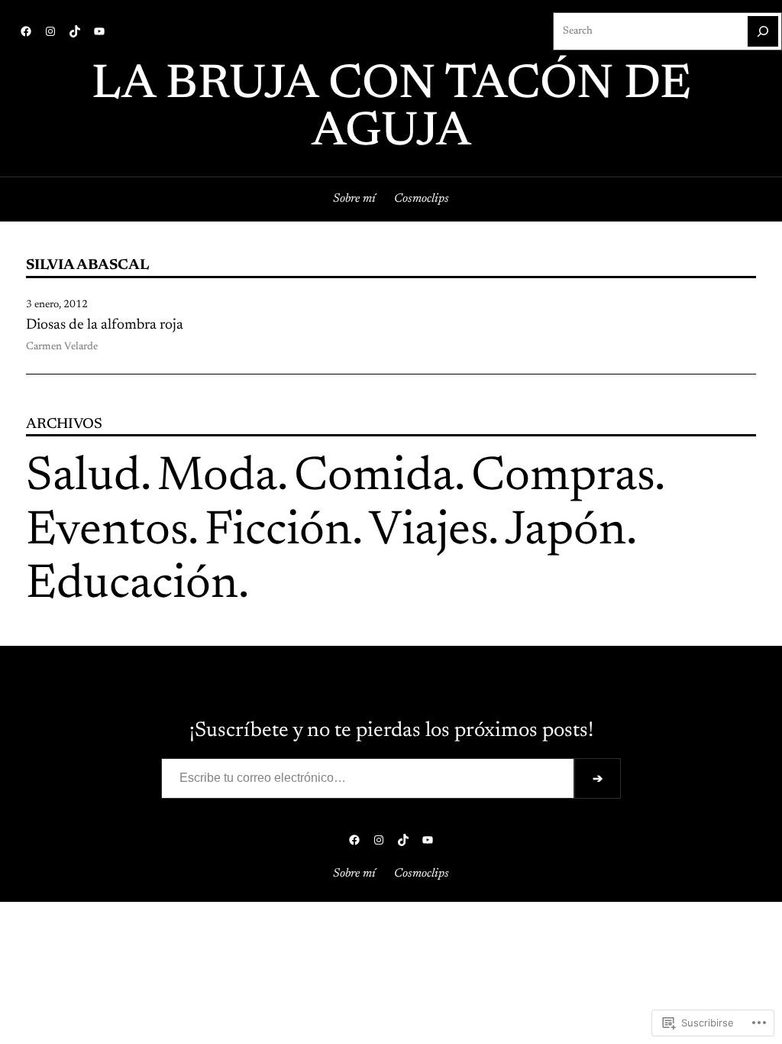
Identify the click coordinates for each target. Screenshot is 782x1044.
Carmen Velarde (62, 347)
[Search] (763, 31)
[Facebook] (26, 31)
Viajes (428, 532)
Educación (132, 586)
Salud (83, 478)
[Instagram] (50, 31)
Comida (374, 478)
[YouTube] (99, 31)
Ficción (278, 532)
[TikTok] (75, 31)
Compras (562, 478)
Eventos (107, 532)
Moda (217, 478)
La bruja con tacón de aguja (391, 109)
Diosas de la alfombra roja (104, 325)
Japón (565, 532)
